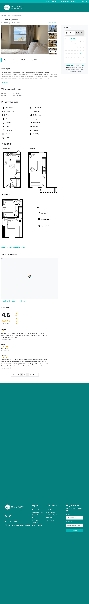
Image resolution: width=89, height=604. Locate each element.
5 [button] (80, 61)
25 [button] (69, 57)
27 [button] (66, 44)
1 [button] (80, 44)
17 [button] (66, 54)
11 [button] (69, 50)
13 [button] (75, 50)
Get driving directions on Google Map (13, 301)
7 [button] (77, 47)
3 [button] (66, 47)
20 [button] (75, 54)
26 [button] (72, 57)
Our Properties (36, 520)
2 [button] (83, 44)
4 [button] (77, 61)
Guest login (35, 515)
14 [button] (77, 50)
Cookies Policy (50, 520)
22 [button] (81, 54)
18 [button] (69, 54)
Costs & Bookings (37, 525)
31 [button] (77, 44)
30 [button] (75, 44)
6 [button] (74, 47)
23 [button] (83, 54)
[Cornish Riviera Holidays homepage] (14, 507)
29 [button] (72, 44)
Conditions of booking (52, 515)
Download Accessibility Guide (13, 247)
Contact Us (84, 1)
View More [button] (4, 82)
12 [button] (72, 50)
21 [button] (77, 54)
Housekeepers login (37, 512)
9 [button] (83, 47)
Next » (35, 375)
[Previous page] (80, 38)
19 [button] (72, 54)
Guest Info (48, 510)
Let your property (51, 1)
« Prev (14, 375)
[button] (29, 277)
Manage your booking (68, 1)
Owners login (35, 510)
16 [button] (83, 50)
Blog (33, 517)
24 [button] (66, 57)
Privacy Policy (50, 517)
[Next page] (83, 38)
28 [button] (69, 44)
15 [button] (80, 50)
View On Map (52, 23)
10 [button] (66, 50)
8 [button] (80, 47)
